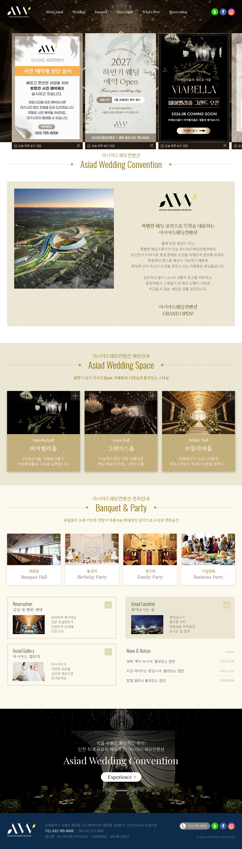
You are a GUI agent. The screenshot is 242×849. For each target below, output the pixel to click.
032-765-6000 (62, 830)
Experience (120, 777)
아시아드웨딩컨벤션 (21, 12)
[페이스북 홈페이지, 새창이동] (223, 11)
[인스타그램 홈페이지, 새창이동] (231, 11)
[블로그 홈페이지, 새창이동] (214, 11)
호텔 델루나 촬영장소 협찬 (146, 680)
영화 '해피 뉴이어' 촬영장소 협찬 (150, 661)
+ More (229, 651)
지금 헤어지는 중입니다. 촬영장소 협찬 (155, 670)
